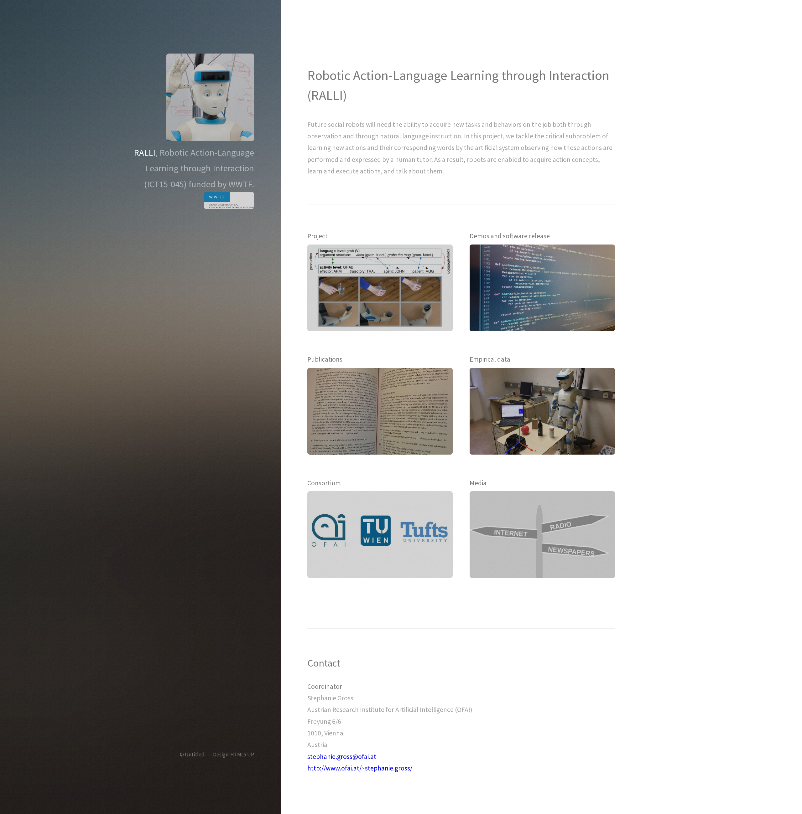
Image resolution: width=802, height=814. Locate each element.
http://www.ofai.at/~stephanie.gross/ (359, 768)
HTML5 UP (242, 754)
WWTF (240, 184)
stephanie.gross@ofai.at (341, 756)
